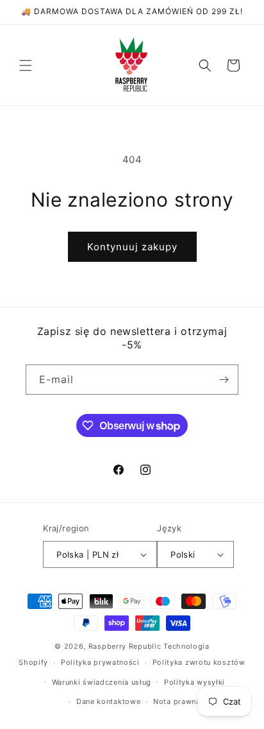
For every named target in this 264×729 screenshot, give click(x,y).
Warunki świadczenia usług (102, 682)
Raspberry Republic (124, 646)
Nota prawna (177, 701)
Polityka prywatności (100, 662)
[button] (26, 65)
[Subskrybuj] (224, 379)
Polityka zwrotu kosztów (199, 662)
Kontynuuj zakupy (132, 247)
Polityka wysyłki (194, 682)
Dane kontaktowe (108, 701)
